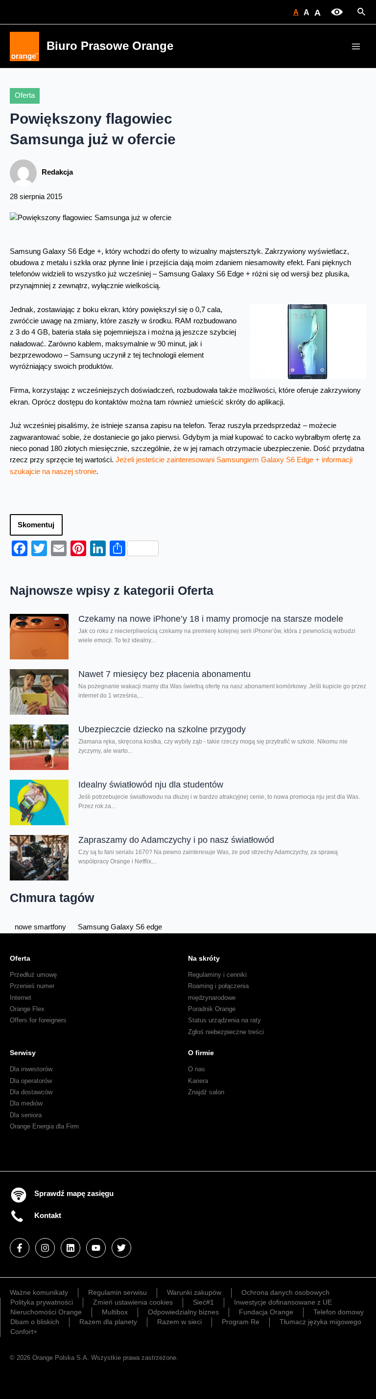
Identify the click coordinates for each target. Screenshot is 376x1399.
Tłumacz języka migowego (320, 1322)
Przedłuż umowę (33, 974)
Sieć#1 (203, 1302)
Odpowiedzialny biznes (183, 1312)
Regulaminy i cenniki (217, 974)
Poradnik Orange (211, 1009)
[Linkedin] (70, 1248)
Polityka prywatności (41, 1302)
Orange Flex (27, 1009)
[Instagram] (45, 1248)
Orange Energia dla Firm (44, 1126)
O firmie (201, 1053)
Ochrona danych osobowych (285, 1292)
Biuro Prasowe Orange (110, 46)
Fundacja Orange (266, 1312)
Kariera (198, 1080)
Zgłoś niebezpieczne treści (226, 1032)
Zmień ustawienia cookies (133, 1302)
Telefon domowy (338, 1312)
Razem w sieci (179, 1322)
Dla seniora (26, 1115)
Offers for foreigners (38, 1020)
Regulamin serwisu (117, 1292)
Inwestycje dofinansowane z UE (283, 1302)
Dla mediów (26, 1103)
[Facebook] (19, 1248)
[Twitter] (121, 1248)
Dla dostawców (31, 1092)
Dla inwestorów (31, 1069)
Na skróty (204, 958)
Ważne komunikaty (39, 1292)
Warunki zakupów (194, 1292)
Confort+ (23, 1331)
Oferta (25, 95)
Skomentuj (36, 525)
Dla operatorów (31, 1080)
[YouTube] (96, 1248)
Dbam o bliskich (34, 1322)
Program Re (240, 1322)
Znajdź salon (206, 1092)
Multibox (115, 1312)
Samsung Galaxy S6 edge (120, 927)
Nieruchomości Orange (46, 1312)
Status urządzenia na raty (224, 1020)
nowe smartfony (40, 927)
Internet (20, 997)
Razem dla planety (108, 1322)
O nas (196, 1069)
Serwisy (23, 1053)
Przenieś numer (32, 986)
